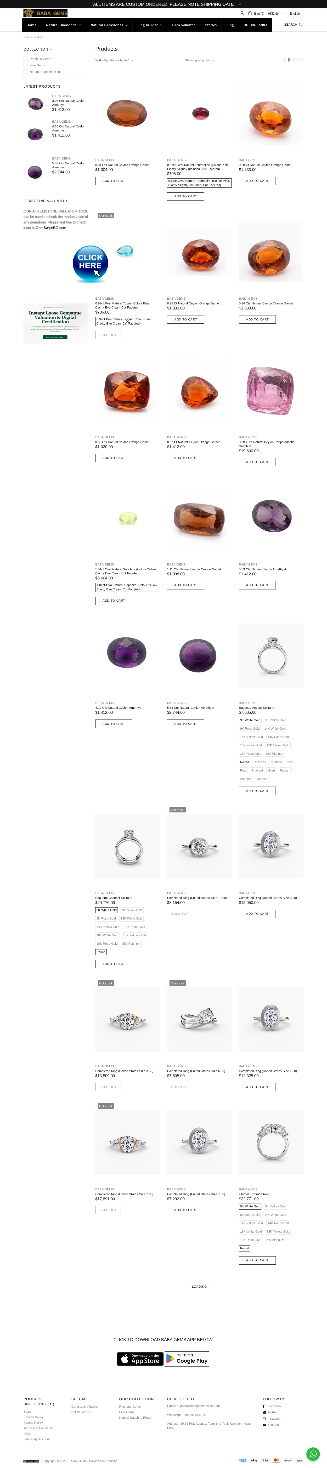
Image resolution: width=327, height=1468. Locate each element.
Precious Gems (130, 1406)
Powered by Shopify (103, 1461)
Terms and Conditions (38, 1428)
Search (28, 1411)
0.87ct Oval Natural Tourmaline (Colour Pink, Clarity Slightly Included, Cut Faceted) (198, 167)
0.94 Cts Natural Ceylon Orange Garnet (266, 303)
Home (26, 37)
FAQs (27, 1433)
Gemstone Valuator (84, 1406)
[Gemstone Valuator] (90, 266)
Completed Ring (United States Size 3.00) (268, 898)
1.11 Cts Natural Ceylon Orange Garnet (194, 569)
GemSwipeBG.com (51, 228)
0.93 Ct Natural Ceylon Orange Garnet (193, 303)
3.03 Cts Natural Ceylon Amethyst (68, 103)
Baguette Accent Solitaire (256, 707)
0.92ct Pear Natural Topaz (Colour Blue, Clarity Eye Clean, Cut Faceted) (122, 305)
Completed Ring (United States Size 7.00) (268, 1071)
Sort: (98, 60)
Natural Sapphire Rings (135, 1417)
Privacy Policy (33, 1417)
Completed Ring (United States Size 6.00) (196, 1071)
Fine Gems (127, 1412)
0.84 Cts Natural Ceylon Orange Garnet (122, 165)
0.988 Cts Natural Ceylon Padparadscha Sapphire (266, 444)
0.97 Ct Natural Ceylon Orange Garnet (193, 442)
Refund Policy (33, 1422)
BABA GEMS (45, 13)
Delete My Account (36, 1439)
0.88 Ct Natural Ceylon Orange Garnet (265, 165)
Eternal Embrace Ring (254, 1194)
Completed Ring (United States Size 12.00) (197, 898)
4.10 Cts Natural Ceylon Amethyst (68, 128)
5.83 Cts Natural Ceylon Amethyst (68, 165)
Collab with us (81, 1412)
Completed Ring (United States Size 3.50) (124, 1071)
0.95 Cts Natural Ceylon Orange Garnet (122, 442)
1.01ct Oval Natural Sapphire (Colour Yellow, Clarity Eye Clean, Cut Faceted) (126, 571)
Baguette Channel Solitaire (113, 898)
